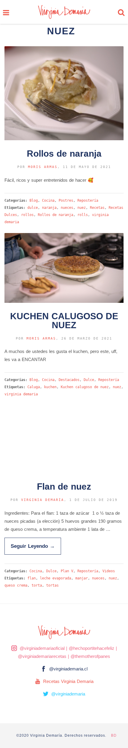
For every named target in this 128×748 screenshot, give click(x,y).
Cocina (48, 200)
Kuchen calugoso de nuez (85, 387)
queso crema (15, 585)
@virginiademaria (68, 693)
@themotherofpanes (90, 656)
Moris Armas (42, 167)
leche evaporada (55, 578)
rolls (82, 215)
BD (114, 735)
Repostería (87, 200)
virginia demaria (21, 394)
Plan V (67, 571)
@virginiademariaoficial (42, 648)
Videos (108, 571)
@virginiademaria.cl (68, 668)
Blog (33, 200)
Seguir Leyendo (33, 546)
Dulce (89, 380)
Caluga (33, 387)
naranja (49, 208)
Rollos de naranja (55, 215)
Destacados (69, 380)
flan (31, 578)
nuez (81, 208)
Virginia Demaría (42, 500)
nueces (67, 208)
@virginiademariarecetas (42, 656)
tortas (52, 585)
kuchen (50, 387)
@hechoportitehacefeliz (91, 648)
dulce (32, 208)
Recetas (97, 208)
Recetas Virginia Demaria (68, 681)
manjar (81, 578)
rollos (27, 215)
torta (37, 585)
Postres (66, 200)
